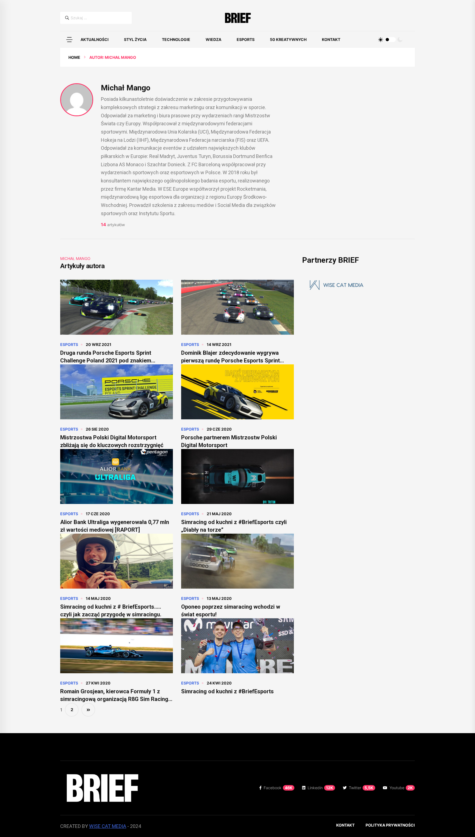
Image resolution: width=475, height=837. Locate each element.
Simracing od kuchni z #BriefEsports (227, 691)
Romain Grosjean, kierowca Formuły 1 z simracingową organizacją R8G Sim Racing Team (114, 695)
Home (74, 57)
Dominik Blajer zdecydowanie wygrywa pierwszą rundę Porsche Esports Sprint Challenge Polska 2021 (230, 357)
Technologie (176, 39)
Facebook (278, 787)
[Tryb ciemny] (399, 39)
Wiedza (213, 39)
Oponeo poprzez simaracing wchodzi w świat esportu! (230, 610)
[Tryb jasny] (380, 39)
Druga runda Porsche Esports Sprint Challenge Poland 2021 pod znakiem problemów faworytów (105, 357)
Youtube (401, 787)
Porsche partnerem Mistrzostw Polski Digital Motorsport (229, 441)
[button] (69, 39)
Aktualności (95, 39)
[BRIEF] (238, 18)
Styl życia (135, 39)
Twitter (361, 787)
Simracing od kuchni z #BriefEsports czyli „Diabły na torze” (234, 526)
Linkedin (320, 787)
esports (69, 344)
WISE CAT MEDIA (107, 826)
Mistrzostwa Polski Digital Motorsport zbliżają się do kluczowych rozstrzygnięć (111, 441)
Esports (246, 39)
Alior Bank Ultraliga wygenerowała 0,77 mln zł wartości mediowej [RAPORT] (114, 526)
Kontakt (331, 39)
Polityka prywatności (390, 825)
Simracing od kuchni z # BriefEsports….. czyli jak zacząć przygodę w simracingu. (110, 610)
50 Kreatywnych (288, 39)
